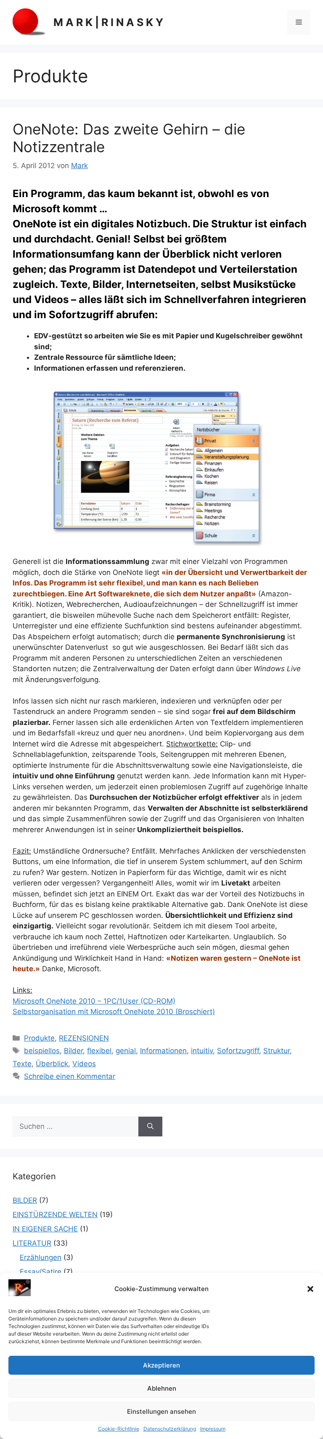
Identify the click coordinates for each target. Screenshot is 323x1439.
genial (126, 1050)
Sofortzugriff (238, 1050)
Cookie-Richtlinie (118, 1429)
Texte (22, 1063)
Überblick (52, 1063)
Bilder (73, 1050)
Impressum (212, 1429)
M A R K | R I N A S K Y (108, 22)
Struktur (276, 1050)
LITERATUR (32, 1243)
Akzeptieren (161, 1365)
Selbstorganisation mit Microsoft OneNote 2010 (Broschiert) (114, 1011)
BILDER (25, 1200)
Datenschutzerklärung (169, 1429)
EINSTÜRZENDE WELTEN (55, 1214)
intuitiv (202, 1050)
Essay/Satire (40, 1272)
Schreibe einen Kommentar (69, 1076)
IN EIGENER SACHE (45, 1229)
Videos (84, 1063)
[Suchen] (150, 1127)
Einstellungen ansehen (161, 1411)
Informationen (163, 1050)
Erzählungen (40, 1257)
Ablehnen (161, 1388)
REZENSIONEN (84, 1038)
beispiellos (42, 1050)
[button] (310, 1289)
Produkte (39, 1038)
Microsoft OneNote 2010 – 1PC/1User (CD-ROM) (94, 1001)
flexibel (99, 1050)
